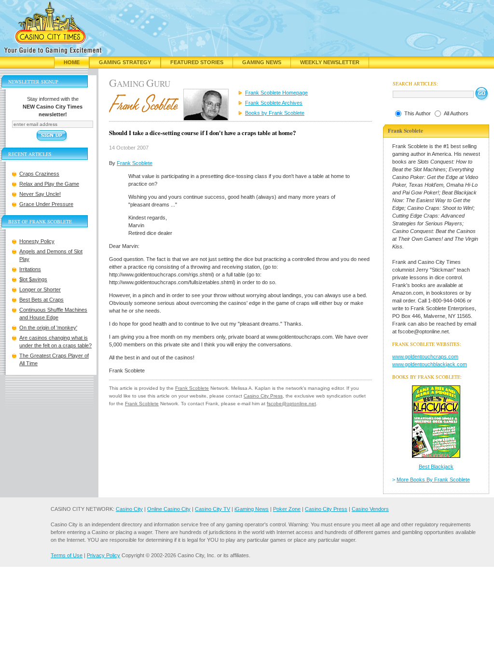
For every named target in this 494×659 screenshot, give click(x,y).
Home (72, 62)
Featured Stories (196, 62)
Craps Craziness (39, 174)
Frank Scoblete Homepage (276, 93)
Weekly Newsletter (329, 62)
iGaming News (251, 509)
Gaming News (261, 62)
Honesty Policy (37, 241)
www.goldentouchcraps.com (425, 356)
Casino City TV (212, 509)
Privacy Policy (103, 555)
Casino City (129, 509)
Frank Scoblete (134, 163)
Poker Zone (287, 509)
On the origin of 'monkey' (48, 327)
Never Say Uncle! (40, 194)
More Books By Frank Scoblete (433, 479)
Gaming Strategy (125, 62)
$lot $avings (33, 279)
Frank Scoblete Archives (273, 103)
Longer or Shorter (40, 289)
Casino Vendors (370, 509)
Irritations (30, 269)
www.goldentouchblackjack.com (429, 364)
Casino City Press (263, 395)
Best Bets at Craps (41, 299)
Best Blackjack (436, 466)
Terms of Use (66, 555)
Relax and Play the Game (49, 184)
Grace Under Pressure (46, 204)
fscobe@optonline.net (291, 403)
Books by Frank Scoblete (274, 113)
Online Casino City (169, 509)
